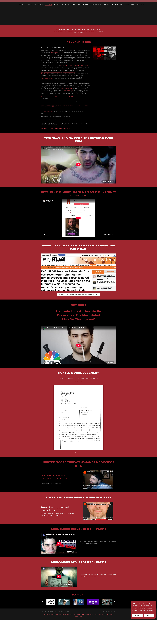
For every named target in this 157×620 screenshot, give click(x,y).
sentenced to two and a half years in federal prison (74, 65)
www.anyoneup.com (64, 87)
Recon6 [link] (64, 4)
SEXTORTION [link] (71, 4)
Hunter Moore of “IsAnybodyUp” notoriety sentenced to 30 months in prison (61, 97)
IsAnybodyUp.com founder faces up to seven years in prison (57, 101)
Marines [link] (57, 4)
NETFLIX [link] (40, 4)
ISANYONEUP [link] (48, 4)
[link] (78, 381)
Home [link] (15, 4)
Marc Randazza (45, 73)
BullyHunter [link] (32, 4)
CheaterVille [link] (96, 4)
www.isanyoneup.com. (57, 52)
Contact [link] (96, 614)
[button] (80, 453)
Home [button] (46, 614)
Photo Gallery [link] (108, 4)
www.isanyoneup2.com (47, 111)
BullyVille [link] (22, 4)
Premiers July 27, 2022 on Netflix (78, 195)
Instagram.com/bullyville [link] (106, 614)
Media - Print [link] (119, 4)
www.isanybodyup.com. (65, 88)
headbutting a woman (47, 78)
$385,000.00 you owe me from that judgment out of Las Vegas (58, 72)
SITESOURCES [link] (140, 4)
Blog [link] (132, 4)
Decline (137, 615)
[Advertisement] (78, 16)
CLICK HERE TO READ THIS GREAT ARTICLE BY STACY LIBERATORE (78, 294)
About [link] (127, 4)
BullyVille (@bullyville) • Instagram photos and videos (55, 128)
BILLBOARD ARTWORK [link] (84, 4)
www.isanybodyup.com (67, 90)
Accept (149, 615)
